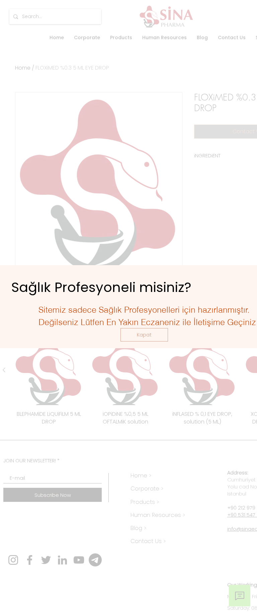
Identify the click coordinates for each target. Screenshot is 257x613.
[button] (144, 334)
